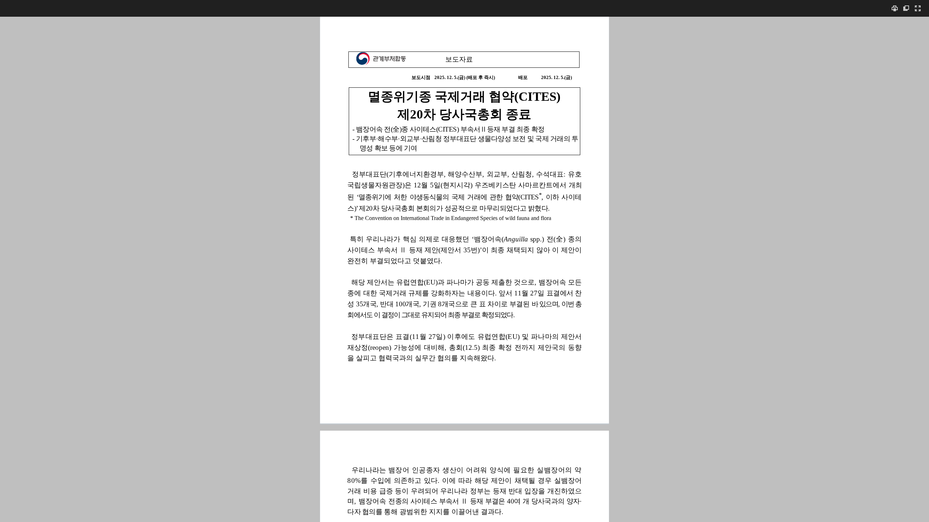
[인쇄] (894, 8)
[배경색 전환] (906, 8)
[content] (464, 269)
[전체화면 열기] (918, 8)
